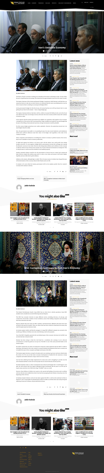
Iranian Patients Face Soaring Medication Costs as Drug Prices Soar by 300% (78, 115)
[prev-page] (50, 227)
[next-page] (53, 227)
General (71, 63)
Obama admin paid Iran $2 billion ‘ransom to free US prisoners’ (78, 169)
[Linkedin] (58, 56)
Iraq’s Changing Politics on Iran (25, 178)
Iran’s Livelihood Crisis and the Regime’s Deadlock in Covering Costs (78, 127)
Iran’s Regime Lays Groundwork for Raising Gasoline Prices (19, 218)
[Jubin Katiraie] (44, 51)
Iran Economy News (47, 42)
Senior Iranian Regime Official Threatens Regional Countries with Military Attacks (78, 67)
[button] (82, 2)
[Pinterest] (56, 56)
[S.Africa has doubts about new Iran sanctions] (79, 142)
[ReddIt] (61, 56)
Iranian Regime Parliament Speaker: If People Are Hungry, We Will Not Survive (78, 91)
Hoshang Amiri (41, 224)
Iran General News (73, 166)
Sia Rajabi (63, 224)
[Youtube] (26, 448)
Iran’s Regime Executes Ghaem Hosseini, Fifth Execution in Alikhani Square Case (78, 104)
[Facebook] (91, 7)
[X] (93, 7)
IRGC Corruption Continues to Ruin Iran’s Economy (54, 179)
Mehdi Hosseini (20, 223)
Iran (71, 76)
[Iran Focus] (17, 3)
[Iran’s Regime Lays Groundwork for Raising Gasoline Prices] (19, 209)
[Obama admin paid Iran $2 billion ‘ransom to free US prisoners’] (79, 160)
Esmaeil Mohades (84, 223)
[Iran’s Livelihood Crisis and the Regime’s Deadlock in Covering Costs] (84, 209)
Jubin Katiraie (49, 50)
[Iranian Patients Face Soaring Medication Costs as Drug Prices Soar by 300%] (62, 209)
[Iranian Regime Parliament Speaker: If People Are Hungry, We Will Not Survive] (41, 209)
